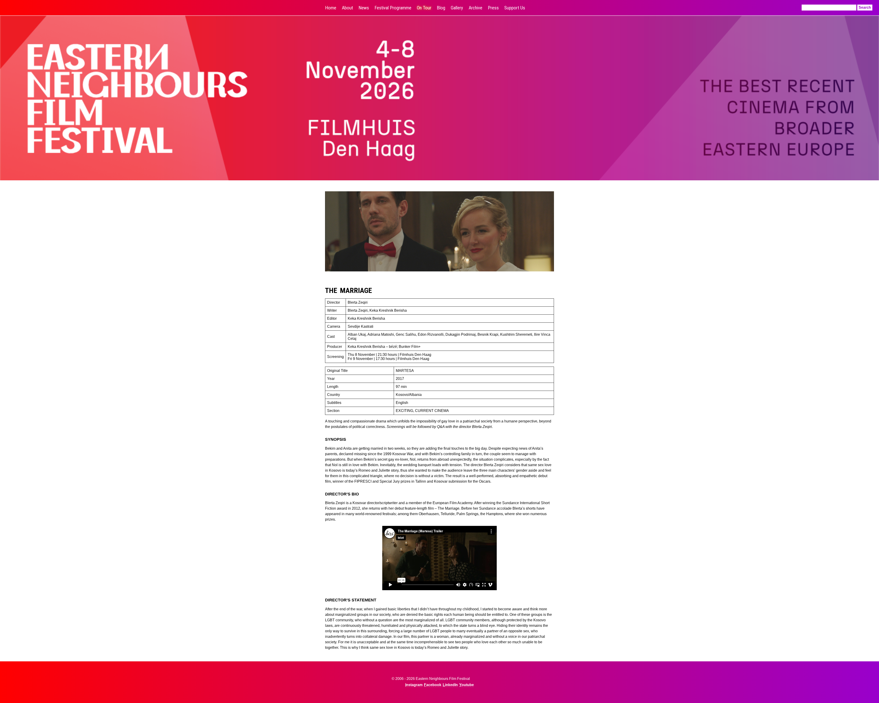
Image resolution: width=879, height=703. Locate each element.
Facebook (432, 685)
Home (330, 8)
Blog (441, 8)
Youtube (466, 685)
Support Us (514, 8)
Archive (475, 8)
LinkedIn (450, 685)
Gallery (457, 8)
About (347, 8)
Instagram (414, 685)
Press (493, 8)
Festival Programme (392, 8)
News (363, 8)
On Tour (424, 8)
